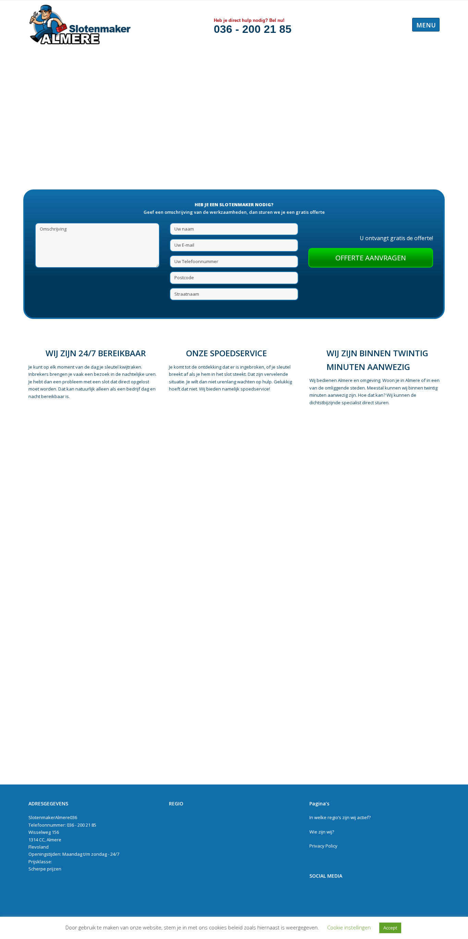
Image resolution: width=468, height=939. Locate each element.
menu (426, 25)
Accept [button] (390, 928)
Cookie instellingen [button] (349, 927)
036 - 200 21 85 (253, 29)
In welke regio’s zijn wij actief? (340, 817)
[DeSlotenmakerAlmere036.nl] (79, 24)
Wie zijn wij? (321, 832)
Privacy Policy (323, 846)
